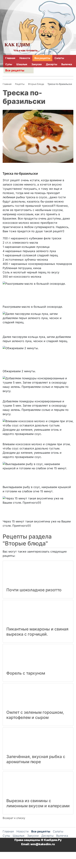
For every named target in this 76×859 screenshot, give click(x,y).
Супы (8, 64)
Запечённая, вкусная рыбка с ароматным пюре (35, 759)
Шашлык (21, 64)
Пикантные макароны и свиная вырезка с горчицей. (37, 632)
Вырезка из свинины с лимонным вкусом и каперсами (38, 803)
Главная (10, 58)
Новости (24, 58)
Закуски (36, 64)
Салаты (59, 58)
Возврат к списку (14, 818)
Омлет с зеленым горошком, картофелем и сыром (35, 715)
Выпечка (66, 64)
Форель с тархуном (25, 673)
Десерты (51, 64)
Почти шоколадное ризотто (34, 589)
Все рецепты (42, 58)
